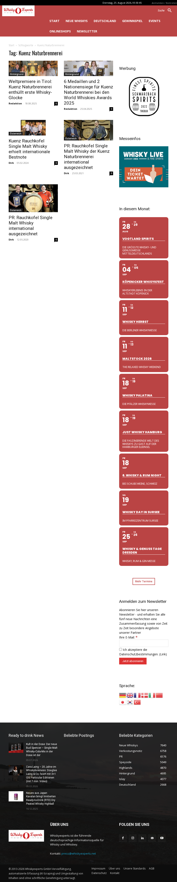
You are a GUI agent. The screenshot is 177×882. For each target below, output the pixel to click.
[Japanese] (122, 702)
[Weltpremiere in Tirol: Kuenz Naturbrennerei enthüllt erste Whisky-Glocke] (33, 68)
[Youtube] (162, 838)
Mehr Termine (143, 581)
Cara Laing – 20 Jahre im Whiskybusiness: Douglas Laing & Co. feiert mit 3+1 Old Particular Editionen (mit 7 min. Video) (41, 774)
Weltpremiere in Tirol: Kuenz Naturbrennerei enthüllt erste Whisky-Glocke (30, 89)
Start (11, 45)
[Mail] (152, 838)
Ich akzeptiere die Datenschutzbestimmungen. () (143, 652)
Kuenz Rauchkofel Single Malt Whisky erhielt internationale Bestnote (29, 149)
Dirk (11, 162)
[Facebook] (123, 838)
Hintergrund (17, 74)
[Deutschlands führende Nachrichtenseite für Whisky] (22, 10)
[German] (122, 695)
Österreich (15, 133)
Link (163, 654)
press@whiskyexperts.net (79, 853)
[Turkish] (137, 702)
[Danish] (145, 695)
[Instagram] (132, 838)
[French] (137, 695)
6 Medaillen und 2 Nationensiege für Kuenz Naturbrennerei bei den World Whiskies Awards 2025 (88, 92)
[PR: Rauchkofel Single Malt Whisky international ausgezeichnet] (33, 198)
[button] (166, 10)
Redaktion (15, 103)
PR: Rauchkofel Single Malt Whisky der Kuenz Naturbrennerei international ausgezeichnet (87, 156)
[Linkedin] (142, 838)
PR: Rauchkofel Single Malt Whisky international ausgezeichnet (30, 225)
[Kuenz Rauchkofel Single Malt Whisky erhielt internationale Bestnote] (33, 127)
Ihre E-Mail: (128, 637)
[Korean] (130, 702)
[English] (130, 695)
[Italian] (152, 695)
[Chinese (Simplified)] (159, 695)
